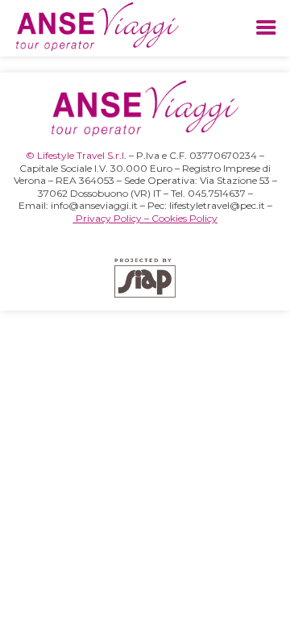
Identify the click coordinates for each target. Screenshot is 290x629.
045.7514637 (217, 193)
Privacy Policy (109, 218)
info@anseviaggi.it (94, 205)
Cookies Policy (184, 218)
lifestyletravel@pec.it (217, 205)
